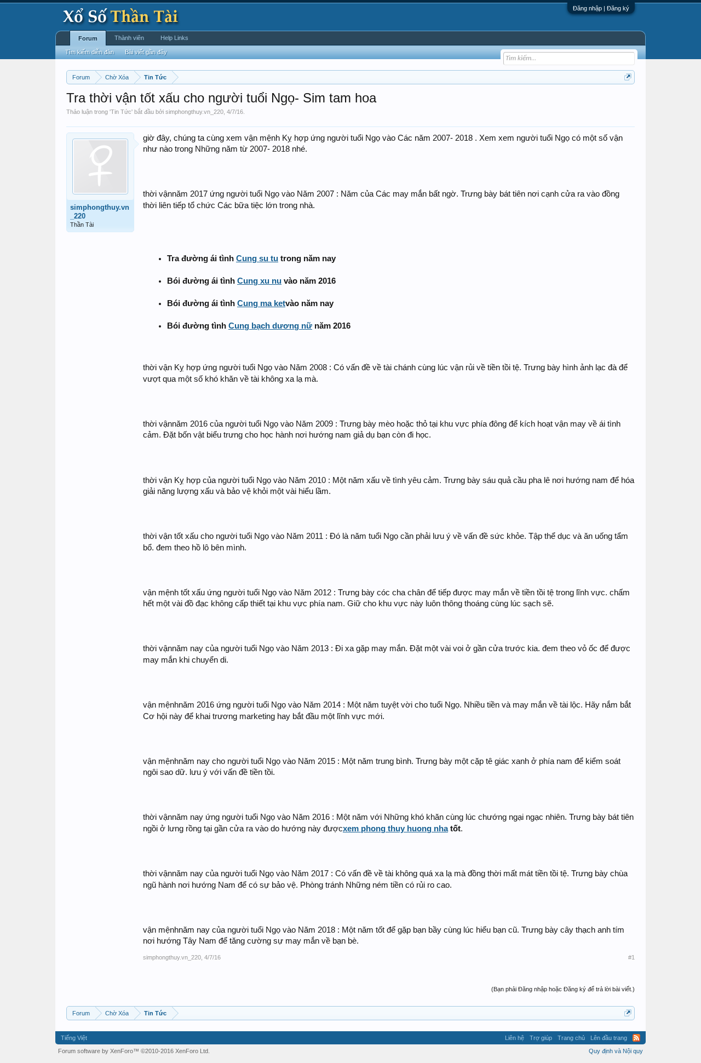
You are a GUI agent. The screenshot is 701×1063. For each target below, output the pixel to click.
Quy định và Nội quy (616, 1051)
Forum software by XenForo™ (134, 1051)
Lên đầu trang (608, 1038)
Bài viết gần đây (146, 52)
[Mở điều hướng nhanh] (627, 77)
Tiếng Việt (74, 1038)
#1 (631, 957)
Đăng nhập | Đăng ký (601, 8)
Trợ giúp (541, 1038)
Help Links (174, 38)
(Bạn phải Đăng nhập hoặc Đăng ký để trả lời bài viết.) (563, 989)
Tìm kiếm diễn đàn (89, 52)
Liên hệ (514, 1038)
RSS (636, 1038)
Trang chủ (571, 1038)
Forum (87, 38)
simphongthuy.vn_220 (194, 111)
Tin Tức (121, 111)
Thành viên (129, 38)
